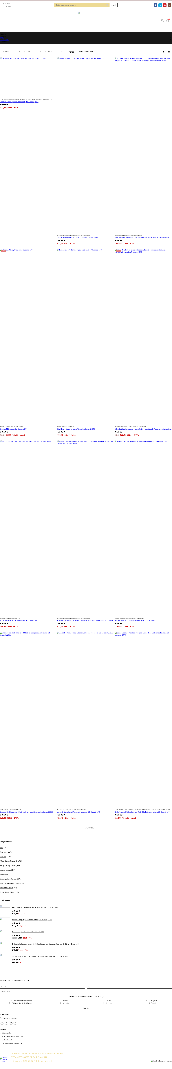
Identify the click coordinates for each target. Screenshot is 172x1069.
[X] (160, 5)
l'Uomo (65, 1001)
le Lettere (109, 1003)
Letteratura (3, 852)
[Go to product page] (28, 77)
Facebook (2, 1022)
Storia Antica (47, 99)
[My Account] (162, 21)
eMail (9, 6)
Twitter (6, 1022)
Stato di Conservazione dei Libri (12, 1036)
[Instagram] (169, 5)
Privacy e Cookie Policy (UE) (12, 1043)
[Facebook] (155, 5)
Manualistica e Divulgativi (9, 861)
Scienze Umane (5, 870)
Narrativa (3, 857)
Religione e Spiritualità (7, 866)
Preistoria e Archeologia (34, 99)
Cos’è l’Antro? (7, 1040)
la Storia (65, 1003)
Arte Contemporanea (84, 235)
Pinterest (11, 1022)
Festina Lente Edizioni (7, 892)
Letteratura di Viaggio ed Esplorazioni (12, 99)
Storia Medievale (136, 235)
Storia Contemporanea (136, 618)
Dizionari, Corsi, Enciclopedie (22, 1003)
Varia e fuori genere (6, 888)
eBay (8, 3)
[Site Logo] (86, 21)
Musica (18, 809)
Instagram (15, 1022)
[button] (70, 51)
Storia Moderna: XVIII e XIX (65, 426)
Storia (2, 874)
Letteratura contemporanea (160, 809)
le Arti (109, 1001)
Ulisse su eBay (6, 1033)
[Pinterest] (165, 5)
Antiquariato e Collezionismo (67, 235)
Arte (1, 848)
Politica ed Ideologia (7, 426)
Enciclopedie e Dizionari (122, 235)
